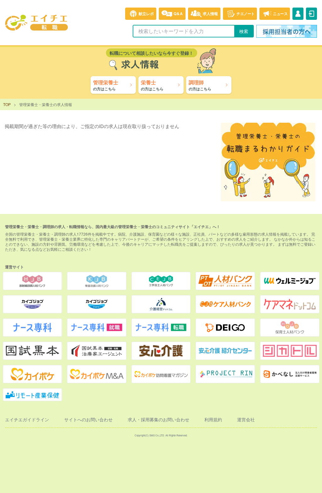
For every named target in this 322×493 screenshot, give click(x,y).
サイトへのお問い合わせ (88, 419)
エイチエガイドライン (27, 419)
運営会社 (246, 419)
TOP (7, 104)
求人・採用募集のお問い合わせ (158, 419)
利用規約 (213, 419)
